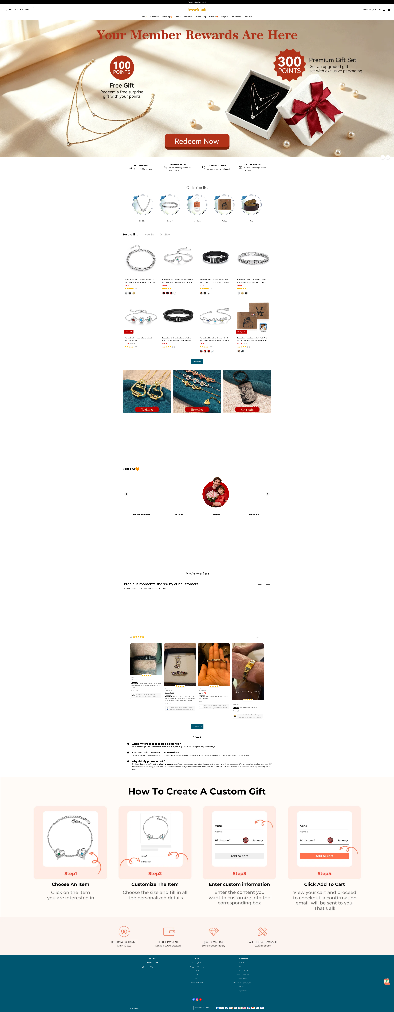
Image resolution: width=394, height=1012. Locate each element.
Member (242, 987)
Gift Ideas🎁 (213, 16)
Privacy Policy (242, 979)
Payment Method (197, 983)
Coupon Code (242, 991)
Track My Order (197, 963)
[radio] (126, 293)
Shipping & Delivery (197, 967)
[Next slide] (268, 494)
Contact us (242, 963)
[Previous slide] (126, 494)
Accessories (188, 16)
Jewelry (178, 16)
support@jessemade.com (154, 967)
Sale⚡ (144, 16)
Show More (197, 726)
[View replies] (137, 690)
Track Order (248, 16)
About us (242, 967)
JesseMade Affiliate (242, 971)
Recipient (224, 16)
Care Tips (197, 979)
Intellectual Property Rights (242, 983)
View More (197, 361)
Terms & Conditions (242, 975)
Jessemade (136, 1008)
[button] (18, 9)
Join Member (236, 16)
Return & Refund (197, 971)
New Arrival (154, 16)
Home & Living (201, 16)
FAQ (197, 975)
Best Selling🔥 (167, 16)
